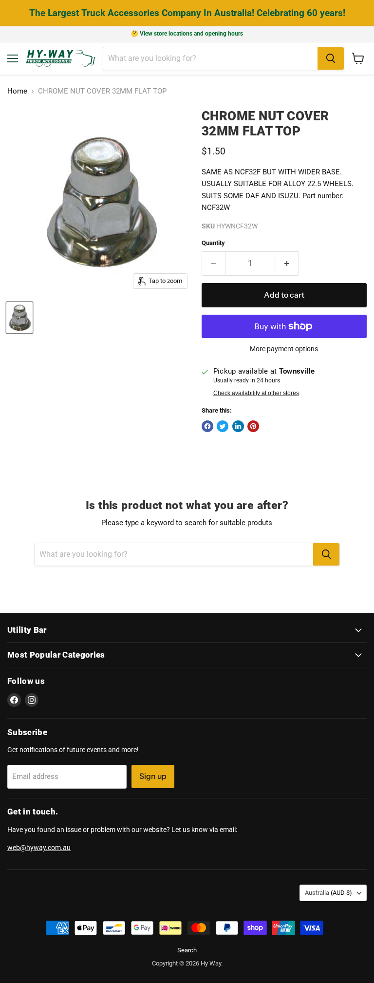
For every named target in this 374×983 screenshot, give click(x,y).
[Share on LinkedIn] (238, 426)
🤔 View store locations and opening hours (187, 33)
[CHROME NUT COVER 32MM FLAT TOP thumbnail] (19, 317)
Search (187, 950)
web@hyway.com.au (39, 847)
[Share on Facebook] (207, 426)
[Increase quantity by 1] (287, 263)
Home (17, 91)
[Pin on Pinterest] (253, 426)
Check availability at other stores (256, 393)
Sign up (153, 776)
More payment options (284, 349)
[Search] (331, 58)
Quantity (213, 242)
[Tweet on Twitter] (222, 426)
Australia (328, 892)
